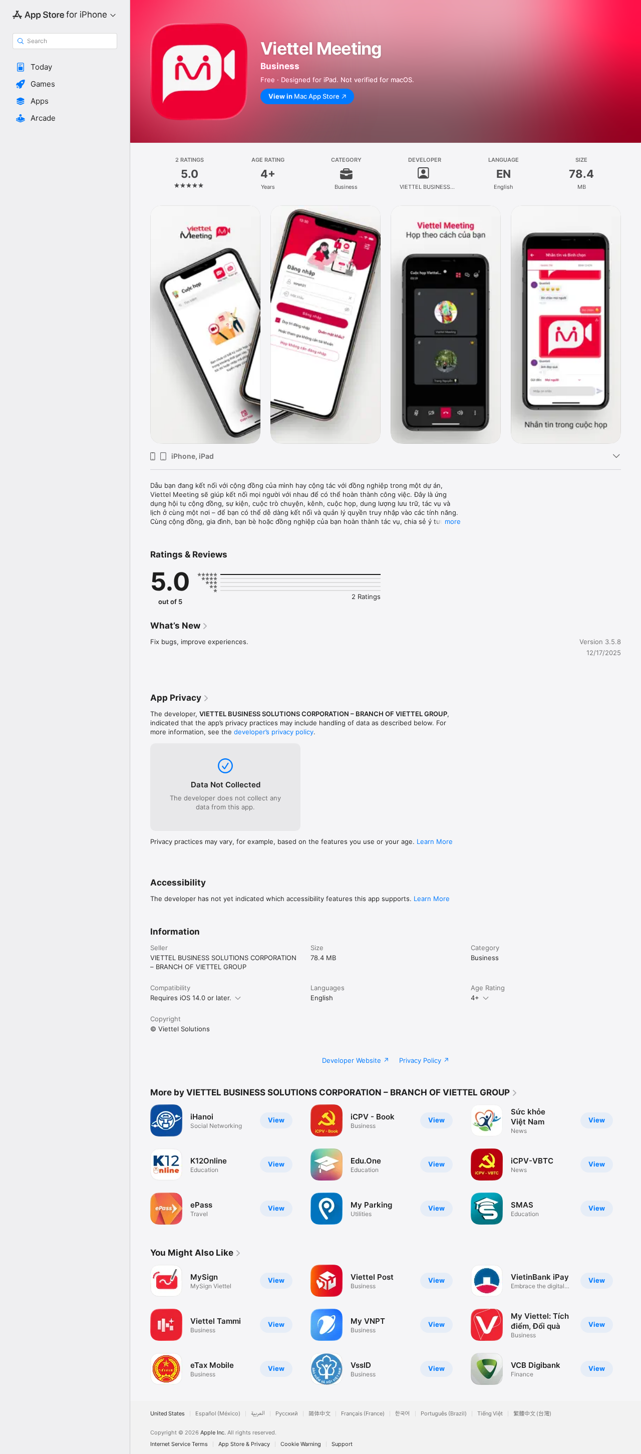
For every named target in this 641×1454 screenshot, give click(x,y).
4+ (475, 998)
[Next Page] (631, 325)
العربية (258, 1413)
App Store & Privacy (244, 1444)
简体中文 (319, 1413)
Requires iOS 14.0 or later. (190, 998)
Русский (286, 1413)
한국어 (402, 1413)
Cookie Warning (300, 1444)
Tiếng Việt (490, 1413)
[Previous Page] (140, 325)
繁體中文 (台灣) (532, 1413)
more (453, 521)
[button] (65, 67)
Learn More (435, 841)
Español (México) (217, 1413)
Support (342, 1444)
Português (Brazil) (444, 1413)
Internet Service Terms (179, 1444)
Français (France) (363, 1413)
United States (167, 1413)
